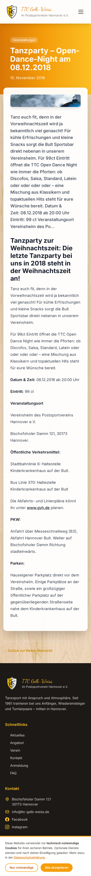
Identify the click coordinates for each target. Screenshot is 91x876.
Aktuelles (15, 735)
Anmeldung (16, 765)
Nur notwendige (21, 867)
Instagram (20, 827)
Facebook (20, 819)
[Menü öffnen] (81, 12)
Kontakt (13, 758)
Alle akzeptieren (56, 867)
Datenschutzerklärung (29, 857)
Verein (12, 750)
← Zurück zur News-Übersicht (27, 650)
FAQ (11, 773)
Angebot (14, 743)
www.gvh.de (38, 507)
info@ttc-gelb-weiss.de (30, 812)
